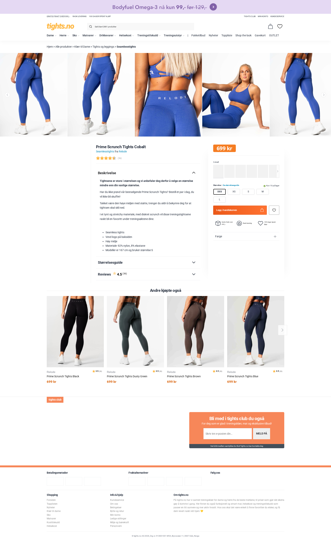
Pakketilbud (198, 35)
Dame (50, 35)
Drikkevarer (106, 35)
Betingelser (115, 507)
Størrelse (226, 185)
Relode (123, 151)
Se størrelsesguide (231, 185)
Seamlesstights (126, 46)
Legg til (102, 308)
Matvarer (88, 35)
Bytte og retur (117, 511)
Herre (63, 35)
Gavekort (260, 35)
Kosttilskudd (53, 522)
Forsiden (51, 500)
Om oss (114, 504)
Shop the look (243, 35)
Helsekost (125, 35)
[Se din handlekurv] (270, 26)
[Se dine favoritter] (279, 26)
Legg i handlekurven (226, 210)
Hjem (50, 46)
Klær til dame (54, 511)
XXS (219, 191)
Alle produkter (63, 46)
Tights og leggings (103, 46)
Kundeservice (277, 16)
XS (234, 191)
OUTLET (274, 35)
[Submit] (90, 27)
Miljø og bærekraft (119, 522)
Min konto (263, 16)
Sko (74, 35)
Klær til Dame (82, 46)
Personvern (116, 526)
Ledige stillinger (118, 518)
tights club (250, 16)
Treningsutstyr (173, 35)
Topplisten (52, 504)
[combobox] (140, 26)
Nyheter (213, 35)
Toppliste (226, 35)
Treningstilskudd (147, 35)
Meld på (261, 433)
